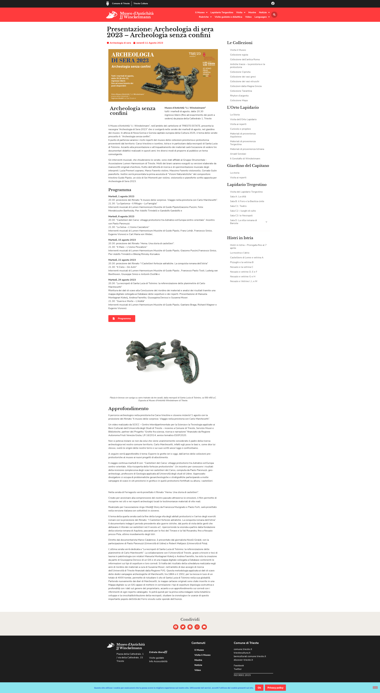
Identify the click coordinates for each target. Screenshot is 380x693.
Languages (261, 17)
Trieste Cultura (140, 3)
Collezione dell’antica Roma (245, 59)
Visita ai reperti (238, 124)
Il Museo (200, 12)
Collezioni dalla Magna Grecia (246, 86)
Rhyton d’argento (239, 95)
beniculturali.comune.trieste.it (250, 656)
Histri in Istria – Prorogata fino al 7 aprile (248, 246)
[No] (375, 687)
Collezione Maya (239, 100)
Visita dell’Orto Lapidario (243, 119)
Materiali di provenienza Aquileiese (243, 135)
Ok (259, 687)
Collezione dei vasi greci (243, 76)
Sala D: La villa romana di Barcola (243, 222)
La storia (234, 172)
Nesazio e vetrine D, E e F (243, 271)
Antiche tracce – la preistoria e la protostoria (247, 66)
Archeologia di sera (120, 43)
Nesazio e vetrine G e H (242, 276)
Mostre (252, 12)
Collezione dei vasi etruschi (244, 81)
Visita (239, 12)
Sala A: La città (238, 196)
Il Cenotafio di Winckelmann (245, 158)
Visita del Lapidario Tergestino (246, 191)
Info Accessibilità (158, 661)
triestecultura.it (242, 652)
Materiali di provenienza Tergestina (243, 143)
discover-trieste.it (243, 660)
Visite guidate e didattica (228, 17)
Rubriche (204, 17)
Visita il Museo (238, 50)
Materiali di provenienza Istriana (247, 149)
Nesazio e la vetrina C (241, 267)
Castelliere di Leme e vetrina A (246, 257)
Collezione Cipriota (240, 72)
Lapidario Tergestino (221, 12)
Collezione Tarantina (241, 91)
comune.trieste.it (243, 649)
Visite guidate (156, 657)
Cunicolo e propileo (240, 129)
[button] (274, 15)
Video (248, 17)
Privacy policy (275, 687)
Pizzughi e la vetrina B (242, 262)
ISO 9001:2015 (242, 675)
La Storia (235, 114)
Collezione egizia (239, 54)
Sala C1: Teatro (238, 206)
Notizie (263, 12)
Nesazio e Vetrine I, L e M (243, 281)
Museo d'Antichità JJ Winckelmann (137, 15)
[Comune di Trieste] (107, 3)
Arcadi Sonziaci (238, 153)
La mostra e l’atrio (239, 252)
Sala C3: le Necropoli (241, 215)
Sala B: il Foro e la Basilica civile (247, 201)
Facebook (239, 665)
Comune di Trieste (121, 3)
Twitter (238, 669)
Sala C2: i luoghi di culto (243, 210)
